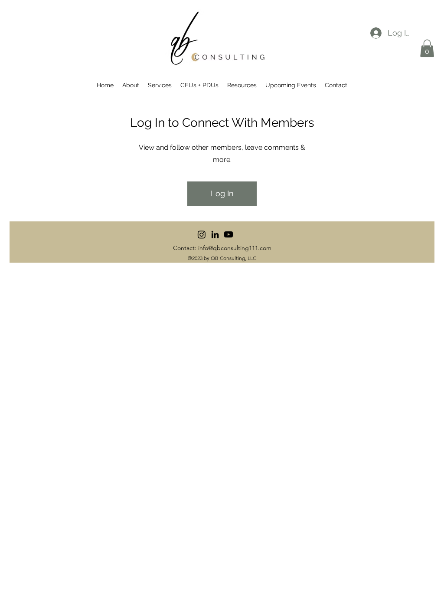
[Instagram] (201, 234)
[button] (427, 48)
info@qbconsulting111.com (234, 248)
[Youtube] (228, 234)
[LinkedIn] (215, 234)
